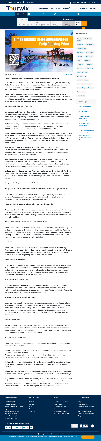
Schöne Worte (81, 92)
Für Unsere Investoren (60, 406)
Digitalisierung (81, 76)
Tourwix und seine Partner (61, 413)
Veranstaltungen (82, 72)
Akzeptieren (88, 437)
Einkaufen (89, 64)
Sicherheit (80, 52)
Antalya (79, 84)
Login (74, 2)
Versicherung (89, 56)
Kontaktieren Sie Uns (87, 8)
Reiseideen (87, 60)
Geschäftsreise (81, 48)
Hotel (30, 406)
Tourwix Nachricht (82, 80)
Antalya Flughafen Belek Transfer (84, 40)
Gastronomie (89, 68)
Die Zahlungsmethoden (12, 413)
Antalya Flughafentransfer (85, 88)
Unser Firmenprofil (63, 8)
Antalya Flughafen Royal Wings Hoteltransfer (85, 109)
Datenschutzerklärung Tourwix (14, 406)
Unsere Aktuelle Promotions (86, 406)
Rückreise (69, 19)
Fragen (75, 8)
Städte (70, 75)
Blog (52, 8)
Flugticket (32, 411)
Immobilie (88, 84)
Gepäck (79, 56)
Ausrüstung (89, 52)
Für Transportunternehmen (62, 409)
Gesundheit (89, 44)
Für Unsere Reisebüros (60, 411)
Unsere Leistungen (10, 404)
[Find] (84, 23)
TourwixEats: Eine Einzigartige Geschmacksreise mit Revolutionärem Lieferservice (86, 121)
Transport (80, 44)
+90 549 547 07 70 (30, 2)
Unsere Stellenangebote (12, 416)
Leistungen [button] (43, 8)
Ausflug (79, 68)
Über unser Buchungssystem (86, 413)
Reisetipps (80, 64)
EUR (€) (93, 2)
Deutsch (82, 2)
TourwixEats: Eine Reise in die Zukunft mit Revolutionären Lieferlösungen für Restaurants (86, 135)
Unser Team (81, 409)
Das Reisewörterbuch (84, 411)
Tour (30, 409)
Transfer (31, 402)
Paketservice (81, 96)
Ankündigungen (83, 404)
